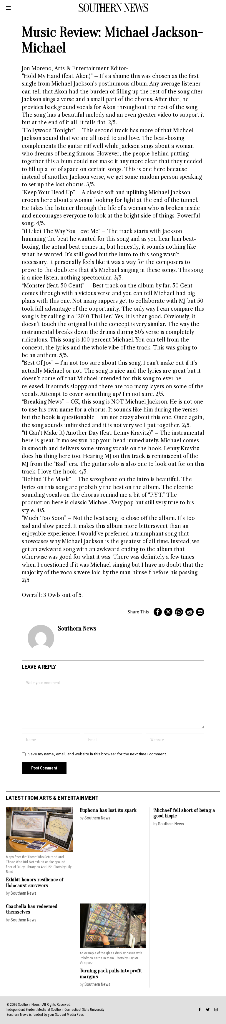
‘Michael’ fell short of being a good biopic (184, 813)
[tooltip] (158, 612)
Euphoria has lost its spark (108, 810)
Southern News (77, 628)
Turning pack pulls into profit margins (111, 973)
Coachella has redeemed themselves (31, 909)
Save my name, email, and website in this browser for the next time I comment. (97, 754)
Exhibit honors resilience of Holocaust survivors (34, 882)
